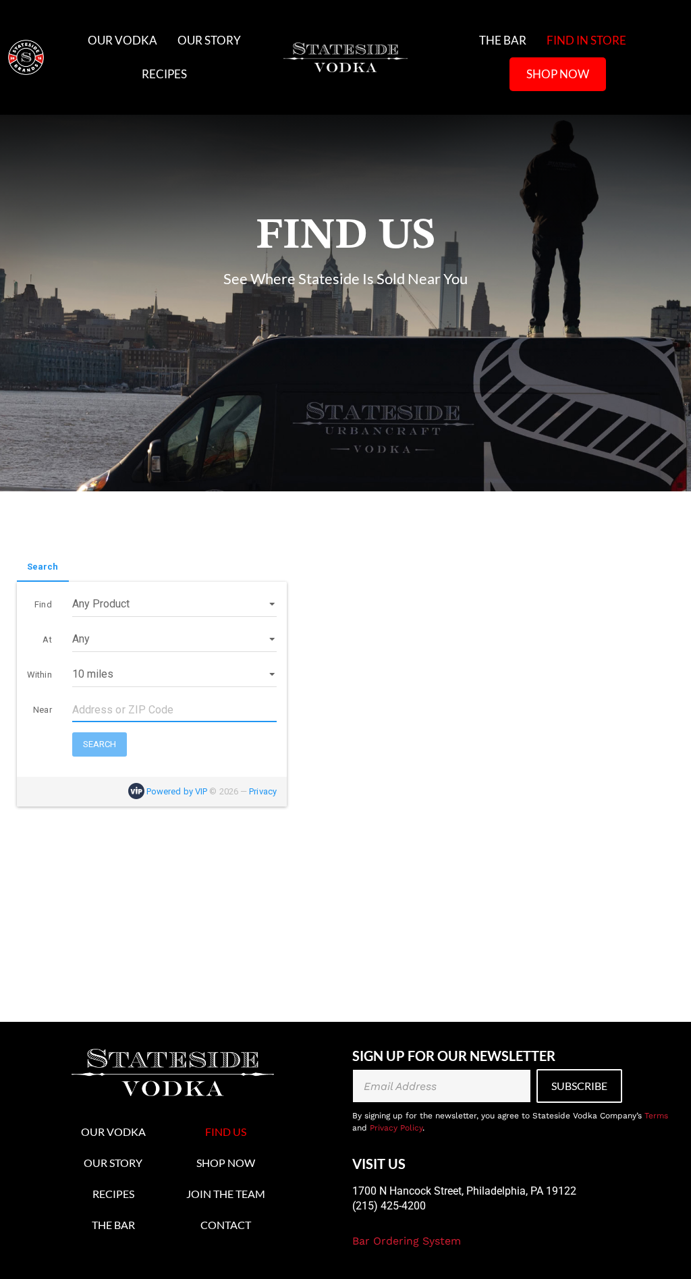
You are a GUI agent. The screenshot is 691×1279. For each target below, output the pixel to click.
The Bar (502, 40)
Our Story (209, 40)
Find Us (225, 1131)
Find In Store (586, 40)
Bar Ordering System (406, 1240)
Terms (656, 1115)
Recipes (164, 74)
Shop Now (557, 74)
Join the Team (225, 1193)
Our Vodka (122, 40)
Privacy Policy (396, 1128)
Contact (225, 1224)
